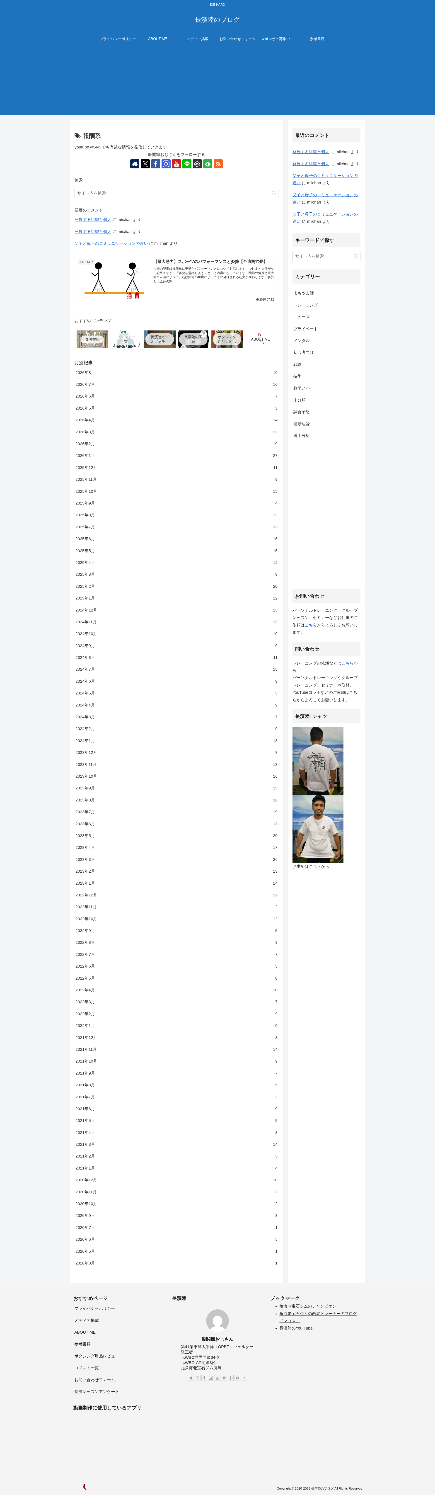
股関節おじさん (217, 1339)
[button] (274, 193)
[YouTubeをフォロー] (176, 163)
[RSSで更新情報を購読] (218, 163)
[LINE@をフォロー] (186, 163)
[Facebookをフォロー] (155, 163)
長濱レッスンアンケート (96, 1391)
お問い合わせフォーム (94, 1380)
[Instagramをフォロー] (166, 163)
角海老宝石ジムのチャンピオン (307, 1306)
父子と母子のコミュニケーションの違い (111, 243)
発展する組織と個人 (93, 219)
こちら (347, 663)
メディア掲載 (86, 1320)
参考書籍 (82, 1344)
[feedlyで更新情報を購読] (207, 163)
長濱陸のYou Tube (296, 1328)
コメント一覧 (86, 1368)
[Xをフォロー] (145, 163)
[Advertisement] (217, 83)
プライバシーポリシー (94, 1308)
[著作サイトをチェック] (134, 163)
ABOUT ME (85, 1332)
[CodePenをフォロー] (197, 163)
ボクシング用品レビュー (96, 1356)
